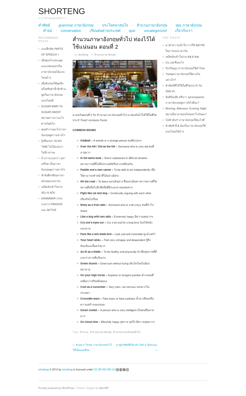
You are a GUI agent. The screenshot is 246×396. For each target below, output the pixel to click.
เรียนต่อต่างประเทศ (105, 30)
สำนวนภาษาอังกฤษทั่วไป (126, 332)
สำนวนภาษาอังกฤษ (152, 25)
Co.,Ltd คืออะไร (175, 62)
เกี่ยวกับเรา (183, 30)
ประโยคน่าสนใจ (115, 25)
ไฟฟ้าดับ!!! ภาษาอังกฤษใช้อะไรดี (185, 120)
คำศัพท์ (44, 25)
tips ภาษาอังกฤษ (189, 25)
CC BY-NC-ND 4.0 (105, 369)
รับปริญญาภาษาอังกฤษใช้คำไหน (185, 68)
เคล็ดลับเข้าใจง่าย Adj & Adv (182, 56)
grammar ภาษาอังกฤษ (76, 25)
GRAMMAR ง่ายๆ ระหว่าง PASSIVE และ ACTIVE (51, 204)
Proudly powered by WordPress (56, 388)
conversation (71, 30)
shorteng (83, 54)
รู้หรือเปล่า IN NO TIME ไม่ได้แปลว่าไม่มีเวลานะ (52, 146)
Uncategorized (155, 30)
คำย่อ (47, 30)
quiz (132, 30)
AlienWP (103, 388)
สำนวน (84, 332)
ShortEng (61, 11)
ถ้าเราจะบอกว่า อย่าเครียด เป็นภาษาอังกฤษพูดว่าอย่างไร (53, 163)
